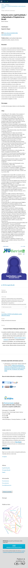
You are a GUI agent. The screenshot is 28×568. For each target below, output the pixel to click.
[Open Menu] (1, 1)
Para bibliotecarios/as (6, 485)
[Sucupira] (8, 400)
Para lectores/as (5, 481)
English (3, 472)
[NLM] (13, 387)
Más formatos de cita (6, 307)
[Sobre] (6, 449)
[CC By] (14, 548)
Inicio (2, 4)
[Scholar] (15, 383)
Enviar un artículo (7, 491)
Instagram (4, 456)
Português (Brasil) (6, 470)
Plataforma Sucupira (9, 403)
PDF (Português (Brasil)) (8, 285)
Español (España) (6, 467)
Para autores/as (5, 483)
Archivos (7, 4)
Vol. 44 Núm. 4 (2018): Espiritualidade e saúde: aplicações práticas (13, 7)
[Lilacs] (7, 383)
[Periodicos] (5, 387)
